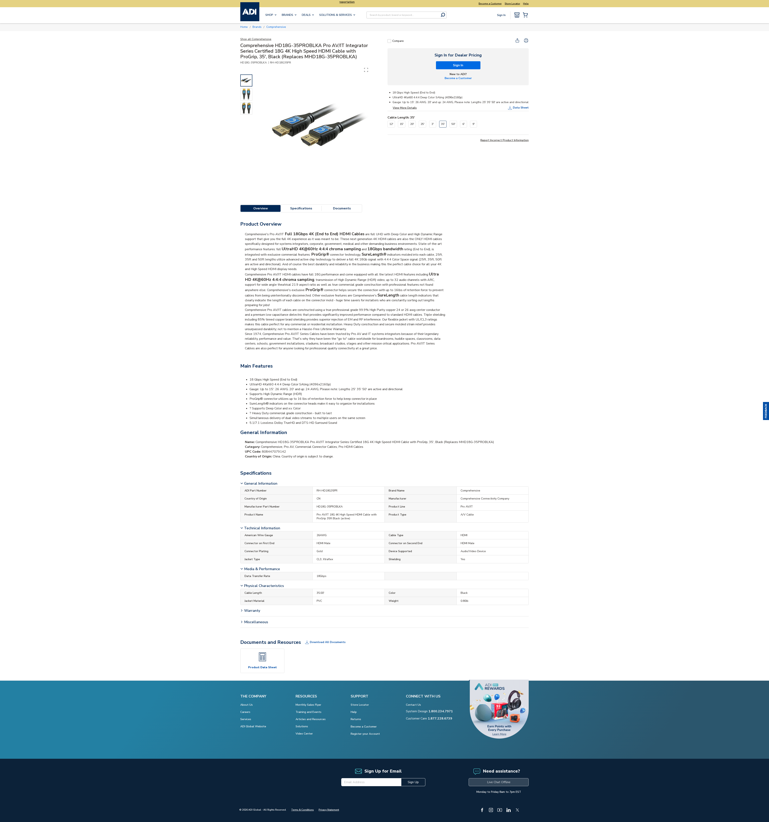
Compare (398, 41)
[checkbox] (389, 41)
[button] (766, 411)
